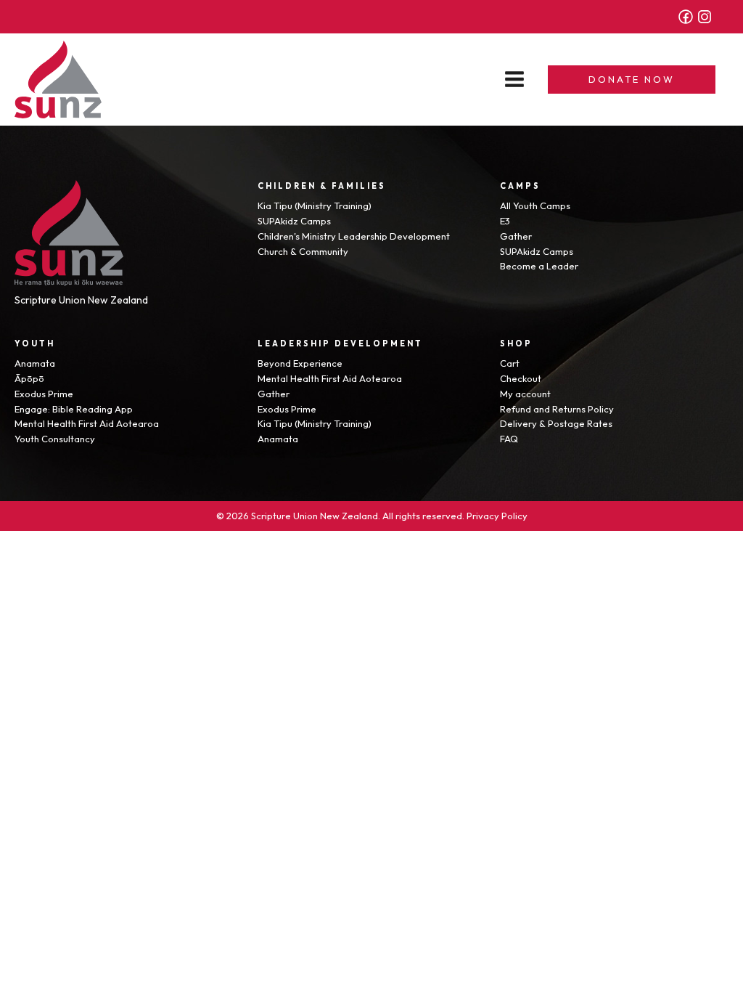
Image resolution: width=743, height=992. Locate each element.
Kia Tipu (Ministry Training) (315, 205)
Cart (510, 363)
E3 (505, 221)
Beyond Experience (300, 363)
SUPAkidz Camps (294, 221)
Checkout (520, 378)
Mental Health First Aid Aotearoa (87, 423)
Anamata (35, 363)
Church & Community (303, 251)
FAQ (509, 438)
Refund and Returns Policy (557, 409)
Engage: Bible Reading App (74, 409)
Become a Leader (539, 266)
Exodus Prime (44, 393)
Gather (516, 236)
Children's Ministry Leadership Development (354, 236)
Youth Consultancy (55, 438)
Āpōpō (29, 378)
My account (525, 393)
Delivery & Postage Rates (556, 423)
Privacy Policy (497, 515)
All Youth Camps (535, 205)
